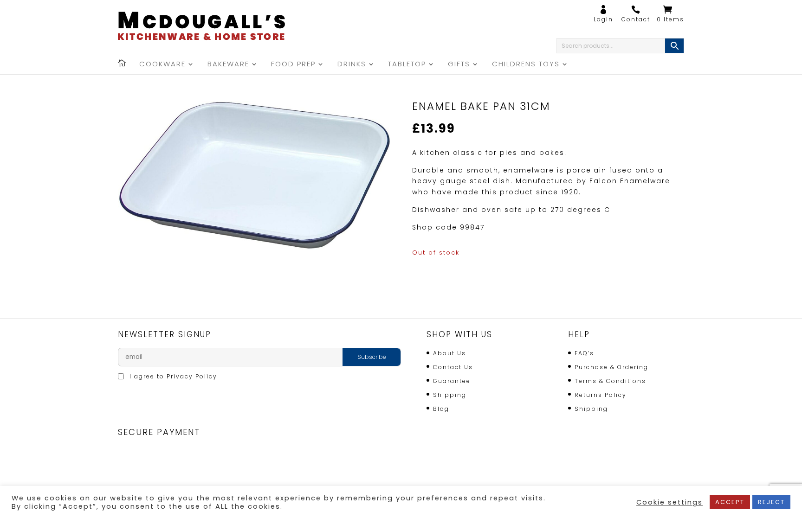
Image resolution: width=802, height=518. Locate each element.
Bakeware (228, 65)
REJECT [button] (771, 502)
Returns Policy (601, 395)
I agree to (172, 376)
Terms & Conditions (610, 381)
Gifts (459, 65)
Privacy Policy (192, 376)
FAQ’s (584, 353)
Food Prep (293, 65)
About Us (449, 353)
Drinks (351, 65)
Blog (441, 409)
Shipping (449, 395)
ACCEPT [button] (729, 502)
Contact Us (453, 367)
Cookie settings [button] (669, 502)
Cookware (162, 65)
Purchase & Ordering (611, 367)
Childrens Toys (526, 65)
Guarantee (452, 381)
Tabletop (407, 65)
